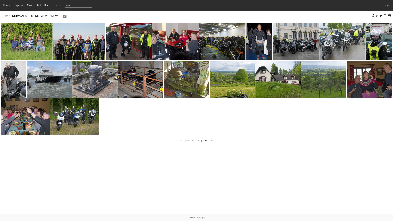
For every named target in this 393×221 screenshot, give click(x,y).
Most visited (34, 5)
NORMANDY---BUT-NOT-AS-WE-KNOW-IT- (36, 16)
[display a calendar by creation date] (389, 16)
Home (6, 16)
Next (204, 140)
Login (387, 5)
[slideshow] (381, 16)
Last (211, 140)
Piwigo (201, 217)
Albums (6, 5)
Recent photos (52, 5)
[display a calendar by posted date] (385, 16)
